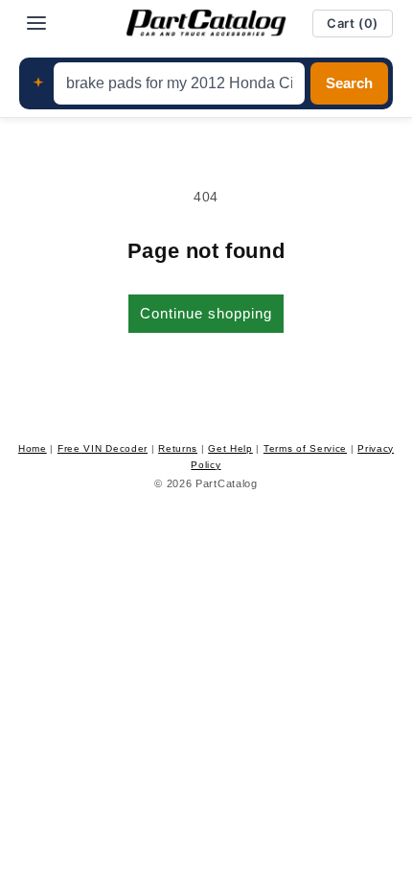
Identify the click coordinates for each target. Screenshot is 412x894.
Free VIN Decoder (102, 448)
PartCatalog (226, 483)
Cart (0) (352, 23)
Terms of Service (305, 448)
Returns (177, 448)
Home (32, 448)
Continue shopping (206, 313)
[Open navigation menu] (36, 23)
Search (349, 83)
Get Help (230, 448)
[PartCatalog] (206, 23)
